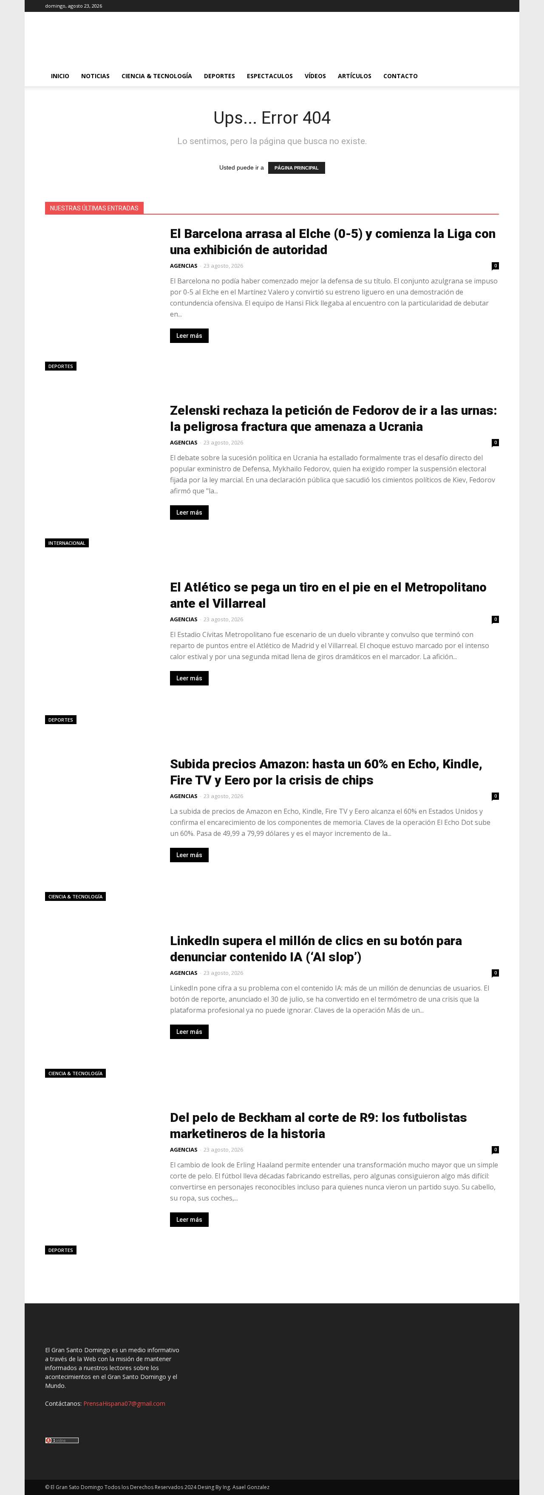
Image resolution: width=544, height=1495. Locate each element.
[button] (489, 77)
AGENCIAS (184, 265)
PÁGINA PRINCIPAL (297, 167)
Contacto (400, 76)
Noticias (95, 76)
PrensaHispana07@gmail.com (124, 1403)
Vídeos (315, 76)
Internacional (66, 543)
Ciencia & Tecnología (157, 76)
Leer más (189, 335)
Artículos (354, 76)
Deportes (219, 76)
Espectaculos (270, 76)
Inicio (60, 76)
